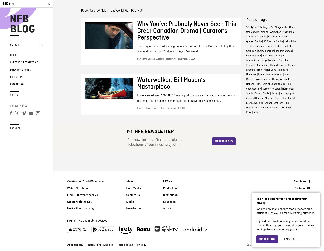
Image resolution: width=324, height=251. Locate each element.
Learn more (290, 239)
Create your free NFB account (86, 181)
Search (14, 45)
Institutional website (100, 244)
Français (15, 128)
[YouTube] (31, 114)
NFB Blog (22, 24)
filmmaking (263, 65)
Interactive (264, 74)
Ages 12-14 (257, 27)
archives (272, 37)
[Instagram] (38, 114)
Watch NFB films (77, 188)
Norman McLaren (271, 89)
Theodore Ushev (269, 107)
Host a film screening (80, 208)
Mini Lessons (275, 79)
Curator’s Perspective (24, 62)
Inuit (286, 74)
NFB (282, 84)
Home (13, 55)
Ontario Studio (262, 93)
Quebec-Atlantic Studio (267, 98)
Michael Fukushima (256, 79)
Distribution (170, 195)
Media (130, 201)
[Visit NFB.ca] (22, 4)
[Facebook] (11, 114)
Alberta (264, 32)
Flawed (282, 65)
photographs (287, 93)
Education (16, 77)
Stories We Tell (254, 103)
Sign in (14, 95)
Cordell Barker (266, 51)
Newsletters (133, 208)
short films (288, 98)
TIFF (282, 107)
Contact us (133, 195)
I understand (267, 239)
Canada (260, 46)
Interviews (277, 74)
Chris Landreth (284, 46)
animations (261, 37)
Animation (275, 32)
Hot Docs (271, 70)
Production (17, 84)
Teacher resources (273, 103)
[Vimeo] (24, 114)
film (281, 60)
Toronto (257, 112)
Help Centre (133, 188)
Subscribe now (224, 141)
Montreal (288, 79)
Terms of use (125, 244)
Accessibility (75, 244)
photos (250, 98)
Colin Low (251, 51)
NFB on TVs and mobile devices (87, 220)
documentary (253, 55)
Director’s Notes (20, 70)
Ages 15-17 (270, 27)
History (261, 70)
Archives (168, 208)
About (130, 181)
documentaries (283, 51)
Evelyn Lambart (269, 60)
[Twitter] (17, 114)
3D (247, 27)
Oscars (275, 93)
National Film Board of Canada (262, 84)
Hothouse (283, 70)
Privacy (141, 244)
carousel (270, 46)
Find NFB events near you (83, 195)
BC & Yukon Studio (273, 41)
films (274, 65)
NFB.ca (167, 181)
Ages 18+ (282, 27)
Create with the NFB (80, 201)
